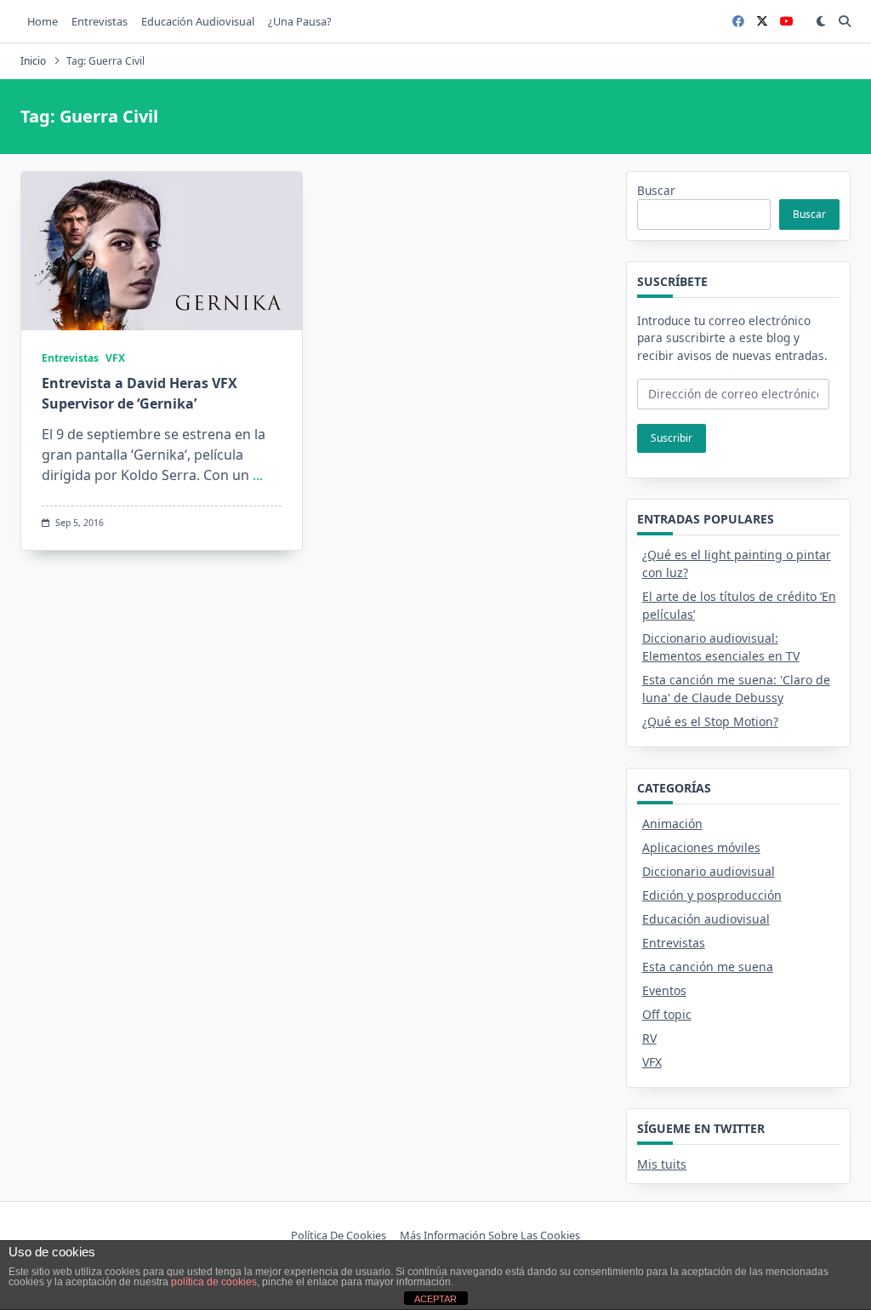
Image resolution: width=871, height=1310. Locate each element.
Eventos (664, 990)
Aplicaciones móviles (701, 847)
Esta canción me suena (707, 966)
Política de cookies (338, 1235)
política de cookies (214, 1282)
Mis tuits (661, 1164)
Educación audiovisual (197, 21)
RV (649, 1038)
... (258, 475)
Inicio (33, 61)
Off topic (667, 1014)
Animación (672, 823)
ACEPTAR (435, 1299)
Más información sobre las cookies (490, 1235)
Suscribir (671, 438)
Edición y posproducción (712, 895)
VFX (115, 358)
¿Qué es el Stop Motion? (710, 721)
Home (42, 21)
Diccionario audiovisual (708, 871)
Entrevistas (99, 21)
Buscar (656, 190)
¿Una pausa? (300, 21)
